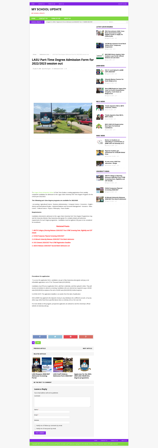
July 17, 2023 (37, 68)
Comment (37, 396)
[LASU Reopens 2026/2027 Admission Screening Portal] (42, 371)
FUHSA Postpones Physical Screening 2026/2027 (48, 236)
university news (102, 171)
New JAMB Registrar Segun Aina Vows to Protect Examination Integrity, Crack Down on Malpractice (115, 91)
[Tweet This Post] (55, 336)
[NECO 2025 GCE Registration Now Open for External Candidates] (100, 128)
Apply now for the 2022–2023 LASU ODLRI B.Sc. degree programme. (83, 376)
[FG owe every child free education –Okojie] (100, 165)
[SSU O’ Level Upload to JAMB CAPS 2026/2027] (100, 74)
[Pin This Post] (71, 336)
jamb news (100, 66)
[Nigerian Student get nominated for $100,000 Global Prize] (100, 154)
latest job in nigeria (104, 27)
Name (36, 409)
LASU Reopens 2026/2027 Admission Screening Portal (41, 376)
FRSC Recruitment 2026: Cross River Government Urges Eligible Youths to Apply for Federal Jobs (114, 33)
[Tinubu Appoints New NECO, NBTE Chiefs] (100, 119)
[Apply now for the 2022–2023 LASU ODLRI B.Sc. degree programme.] (84, 371)
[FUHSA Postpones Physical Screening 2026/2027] (100, 192)
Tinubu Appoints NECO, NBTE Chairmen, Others (114, 106)
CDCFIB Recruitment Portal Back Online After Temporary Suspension (115, 45)
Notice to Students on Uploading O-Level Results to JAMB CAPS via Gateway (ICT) (114, 141)
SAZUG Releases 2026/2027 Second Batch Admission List (51, 246)
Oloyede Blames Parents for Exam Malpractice (114, 80)
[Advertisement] (63, 39)
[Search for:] (117, 22)
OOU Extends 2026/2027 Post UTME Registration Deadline (52, 243)
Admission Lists (58, 68)
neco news (100, 101)
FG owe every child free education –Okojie (112, 162)
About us (61, 4)
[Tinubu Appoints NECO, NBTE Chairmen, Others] (100, 109)
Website (36, 420)
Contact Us (41, 4)
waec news (100, 136)
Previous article (40, 348)
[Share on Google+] (86, 336)
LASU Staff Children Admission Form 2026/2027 (62, 375)
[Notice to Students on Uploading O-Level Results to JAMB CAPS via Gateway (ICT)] (100, 143)
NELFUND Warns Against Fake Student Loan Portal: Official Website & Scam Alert (115, 56)
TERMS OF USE (51, 4)
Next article (87, 348)
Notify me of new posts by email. (46, 428)
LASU (38, 342)
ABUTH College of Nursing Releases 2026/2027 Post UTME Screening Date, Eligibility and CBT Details (115, 178)
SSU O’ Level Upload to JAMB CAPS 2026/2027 (114, 71)
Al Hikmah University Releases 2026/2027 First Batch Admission (53, 239)
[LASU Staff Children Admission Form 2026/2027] (63, 371)
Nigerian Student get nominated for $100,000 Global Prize (115, 152)
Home (32, 4)
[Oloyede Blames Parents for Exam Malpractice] (100, 83)
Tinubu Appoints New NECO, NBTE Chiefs (114, 116)
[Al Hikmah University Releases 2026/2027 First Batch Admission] (100, 201)
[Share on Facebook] (40, 336)
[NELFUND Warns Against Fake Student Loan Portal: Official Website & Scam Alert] (100, 58)
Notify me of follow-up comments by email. (49, 425)
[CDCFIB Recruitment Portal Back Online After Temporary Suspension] (100, 47)
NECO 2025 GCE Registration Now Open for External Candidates (114, 125)
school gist (47, 68)
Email (36, 415)
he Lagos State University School (43, 192)
